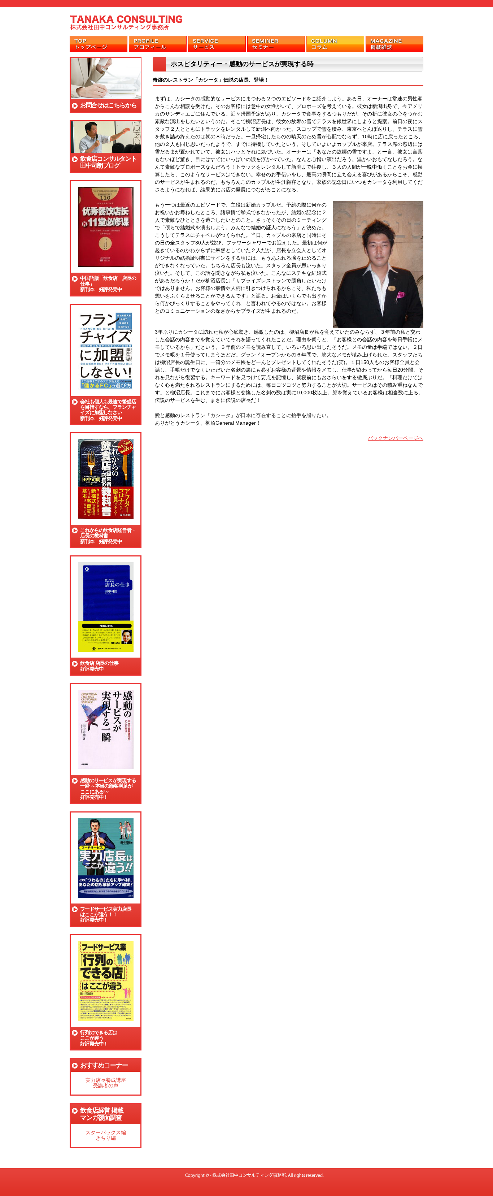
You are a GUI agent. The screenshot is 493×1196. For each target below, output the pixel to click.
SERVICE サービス (217, 44)
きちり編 (106, 1138)
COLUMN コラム (335, 44)
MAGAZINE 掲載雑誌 (394, 44)
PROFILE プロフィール (158, 44)
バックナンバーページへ (395, 438)
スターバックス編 (106, 1132)
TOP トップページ (98, 44)
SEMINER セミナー (276, 44)
